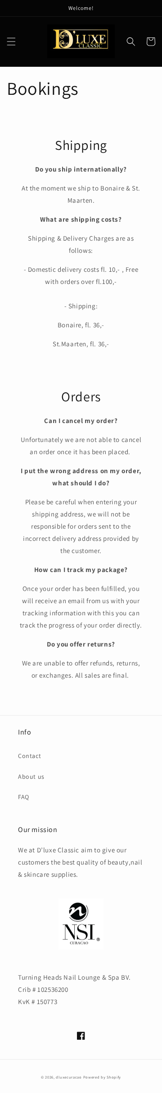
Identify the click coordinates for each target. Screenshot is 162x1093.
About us (31, 776)
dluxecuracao (68, 1076)
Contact (29, 756)
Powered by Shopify (102, 1076)
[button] (11, 41)
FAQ (23, 797)
